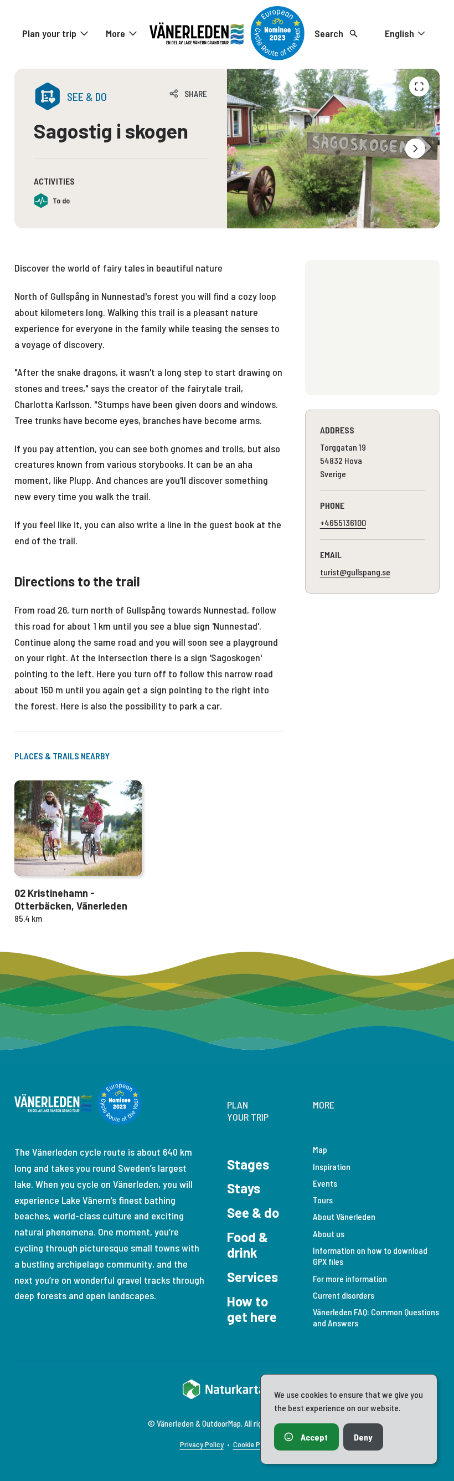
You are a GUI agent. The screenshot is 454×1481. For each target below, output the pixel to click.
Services (252, 1277)
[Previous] (419, 86)
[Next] (415, 149)
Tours (323, 1199)
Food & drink (247, 1245)
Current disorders (343, 1295)
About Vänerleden (344, 1216)
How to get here (252, 1309)
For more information (350, 1278)
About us (328, 1233)
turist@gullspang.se (355, 571)
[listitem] (333, 148)
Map (320, 1149)
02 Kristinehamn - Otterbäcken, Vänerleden (70, 899)
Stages (248, 1164)
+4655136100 (343, 522)
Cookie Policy (254, 1444)
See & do (253, 1212)
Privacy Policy (202, 1444)
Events (325, 1183)
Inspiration (331, 1166)
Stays (243, 1188)
